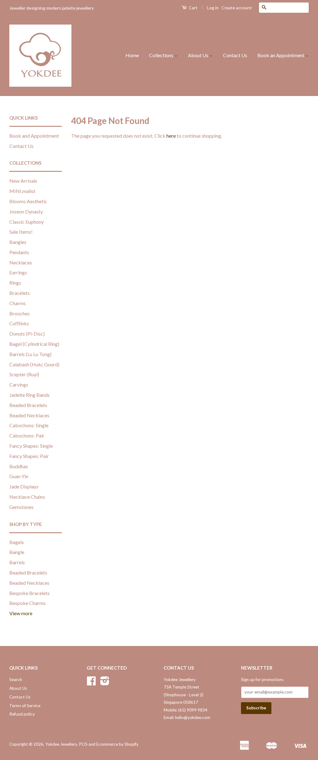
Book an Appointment (281, 55)
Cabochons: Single (28, 425)
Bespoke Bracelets (29, 593)
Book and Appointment (34, 136)
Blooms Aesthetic (28, 201)
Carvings (18, 384)
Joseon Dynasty (26, 211)
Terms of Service (24, 705)
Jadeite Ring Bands (29, 395)
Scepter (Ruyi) (24, 374)
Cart (193, 7)
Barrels (17, 562)
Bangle (16, 552)
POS (83, 744)
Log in (213, 7)
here (171, 136)
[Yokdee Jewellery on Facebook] (91, 682)
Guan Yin (18, 476)
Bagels (16, 542)
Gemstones (21, 507)
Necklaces (20, 262)
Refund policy (22, 714)
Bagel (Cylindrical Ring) (34, 344)
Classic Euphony (26, 222)
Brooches (19, 313)
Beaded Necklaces (29, 415)
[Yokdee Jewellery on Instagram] (105, 682)
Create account (236, 7)
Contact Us (235, 55)
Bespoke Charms (27, 603)
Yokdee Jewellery (61, 744)
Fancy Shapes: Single (31, 446)
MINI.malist (22, 191)
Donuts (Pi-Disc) (27, 334)
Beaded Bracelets (28, 405)
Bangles (17, 242)
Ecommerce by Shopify (117, 744)
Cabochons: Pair (26, 435)
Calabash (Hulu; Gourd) (34, 364)
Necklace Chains (27, 497)
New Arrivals (23, 181)
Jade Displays (24, 486)
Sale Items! (21, 232)
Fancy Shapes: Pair (29, 456)
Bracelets (19, 293)
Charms (17, 303)
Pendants (19, 252)
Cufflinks (19, 323)
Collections (161, 55)
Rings (15, 283)
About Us (198, 55)
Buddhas (18, 466)
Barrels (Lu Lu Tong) (30, 354)
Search (15, 679)
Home (132, 55)
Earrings (18, 272)
